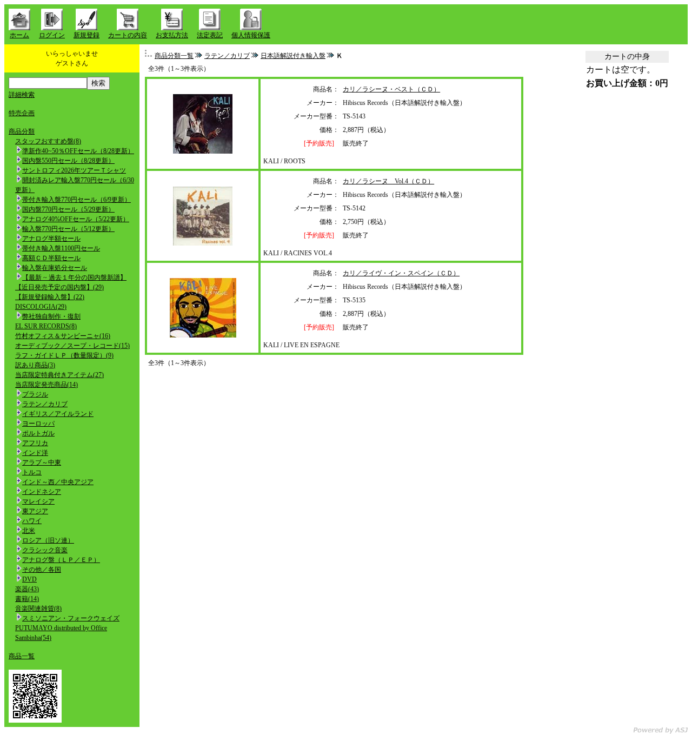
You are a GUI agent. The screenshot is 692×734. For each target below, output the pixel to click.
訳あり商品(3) (35, 365)
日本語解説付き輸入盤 (293, 55)
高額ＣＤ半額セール (51, 258)
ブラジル (35, 394)
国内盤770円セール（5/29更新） (68, 209)
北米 (28, 530)
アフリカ (35, 443)
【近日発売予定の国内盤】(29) (59, 287)
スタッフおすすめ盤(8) (48, 141)
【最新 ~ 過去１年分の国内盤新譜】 (74, 277)
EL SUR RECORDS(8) (46, 326)
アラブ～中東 (41, 462)
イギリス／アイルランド (58, 414)
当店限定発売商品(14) (46, 384)
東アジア (35, 511)
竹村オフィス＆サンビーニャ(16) (62, 336)
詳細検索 (22, 94)
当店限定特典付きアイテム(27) (59, 375)
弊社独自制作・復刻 (51, 316)
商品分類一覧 (174, 55)
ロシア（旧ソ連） (48, 540)
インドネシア (41, 491)
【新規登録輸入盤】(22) (49, 297)
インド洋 (35, 453)
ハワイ (32, 521)
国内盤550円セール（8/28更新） (68, 160)
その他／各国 (41, 569)
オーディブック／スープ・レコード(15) (72, 345)
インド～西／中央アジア (58, 482)
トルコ (32, 472)
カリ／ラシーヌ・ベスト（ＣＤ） (391, 89)
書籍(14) (27, 599)
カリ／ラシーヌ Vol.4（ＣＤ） (388, 181)
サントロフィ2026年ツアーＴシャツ (74, 170)
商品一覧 (22, 656)
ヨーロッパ (38, 423)
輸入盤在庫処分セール (54, 268)
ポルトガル (38, 433)
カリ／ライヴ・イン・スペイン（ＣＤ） (401, 273)
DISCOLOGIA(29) (40, 306)
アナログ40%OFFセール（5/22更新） (75, 219)
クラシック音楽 (45, 550)
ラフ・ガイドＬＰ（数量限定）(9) (64, 355)
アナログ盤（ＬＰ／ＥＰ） (61, 560)
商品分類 (22, 131)
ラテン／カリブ (45, 404)
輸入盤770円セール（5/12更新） (68, 229)
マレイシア (38, 501)
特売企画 (22, 113)
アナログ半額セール (51, 238)
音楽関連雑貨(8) (38, 608)
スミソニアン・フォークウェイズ (70, 618)
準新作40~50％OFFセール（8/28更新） (78, 151)
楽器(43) (27, 589)
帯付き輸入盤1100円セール (61, 248)
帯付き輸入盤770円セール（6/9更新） (76, 199)
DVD (29, 579)
